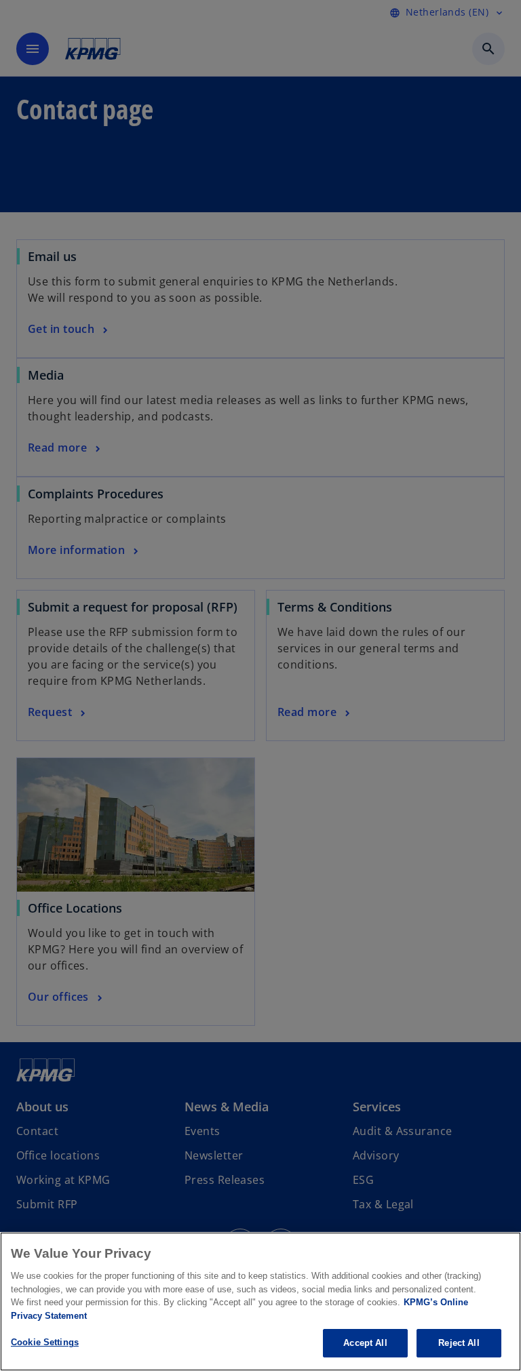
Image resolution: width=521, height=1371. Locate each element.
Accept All (365, 1343)
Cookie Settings (45, 1342)
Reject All (458, 1343)
